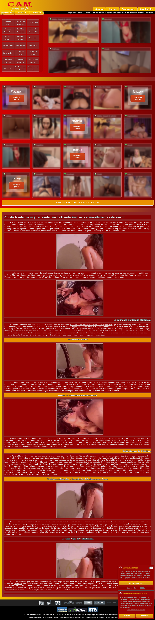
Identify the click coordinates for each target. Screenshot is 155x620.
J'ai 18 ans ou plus (136, 583)
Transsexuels (128, 9)
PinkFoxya (55, 49)
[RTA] (142, 588)
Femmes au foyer (8, 23)
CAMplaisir (71, 12)
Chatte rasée (33, 38)
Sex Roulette (146, 9)
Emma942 (39, 174)
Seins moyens (20, 45)
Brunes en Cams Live (20, 60)
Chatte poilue (7, 45)
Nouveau (22, 13)
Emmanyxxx (40, 87)
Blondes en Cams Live (8, 60)
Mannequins (79, 617)
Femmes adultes (20, 38)
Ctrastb (106, 49)
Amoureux (36, 13)
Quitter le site (131, 588)
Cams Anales (7, 53)
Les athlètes (69, 617)
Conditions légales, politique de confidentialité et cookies (105, 617)
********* (8, 87)
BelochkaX (108, 19)
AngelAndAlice (132, 116)
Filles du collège (8, 38)
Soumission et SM (33, 68)
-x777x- (99, 145)
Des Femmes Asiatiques (20, 23)
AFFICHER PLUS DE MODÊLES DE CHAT (77, 202)
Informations (33, 617)
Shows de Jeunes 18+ (33, 30)
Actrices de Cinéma (83, 12)
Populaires (9, 13)
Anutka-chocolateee (104, 87)
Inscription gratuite (16, 98)
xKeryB (129, 145)
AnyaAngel (70, 174)
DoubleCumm (41, 116)
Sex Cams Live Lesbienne (20, 68)
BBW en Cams (33, 23)
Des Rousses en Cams (33, 60)
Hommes (112, 9)
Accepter (144, 616)
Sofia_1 (129, 174)
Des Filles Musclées (20, 30)
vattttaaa (8, 116)
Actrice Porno (44, 617)
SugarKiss (39, 145)
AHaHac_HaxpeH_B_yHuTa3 (61, 19)
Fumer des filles (20, 53)
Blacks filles (8, 68)
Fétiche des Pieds (33, 53)
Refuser (127, 616)
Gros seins (33, 45)
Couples (99, 9)
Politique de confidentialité (136, 610)
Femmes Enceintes (7, 30)
